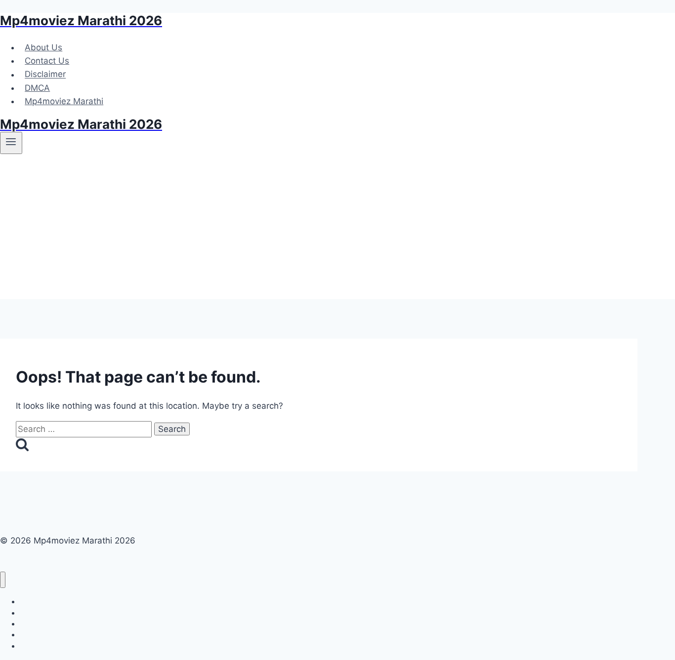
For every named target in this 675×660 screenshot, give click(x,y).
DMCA (37, 88)
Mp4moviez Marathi (64, 101)
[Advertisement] (337, 230)
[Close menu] (2, 580)
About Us (43, 47)
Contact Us (47, 61)
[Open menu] (11, 143)
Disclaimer (45, 74)
